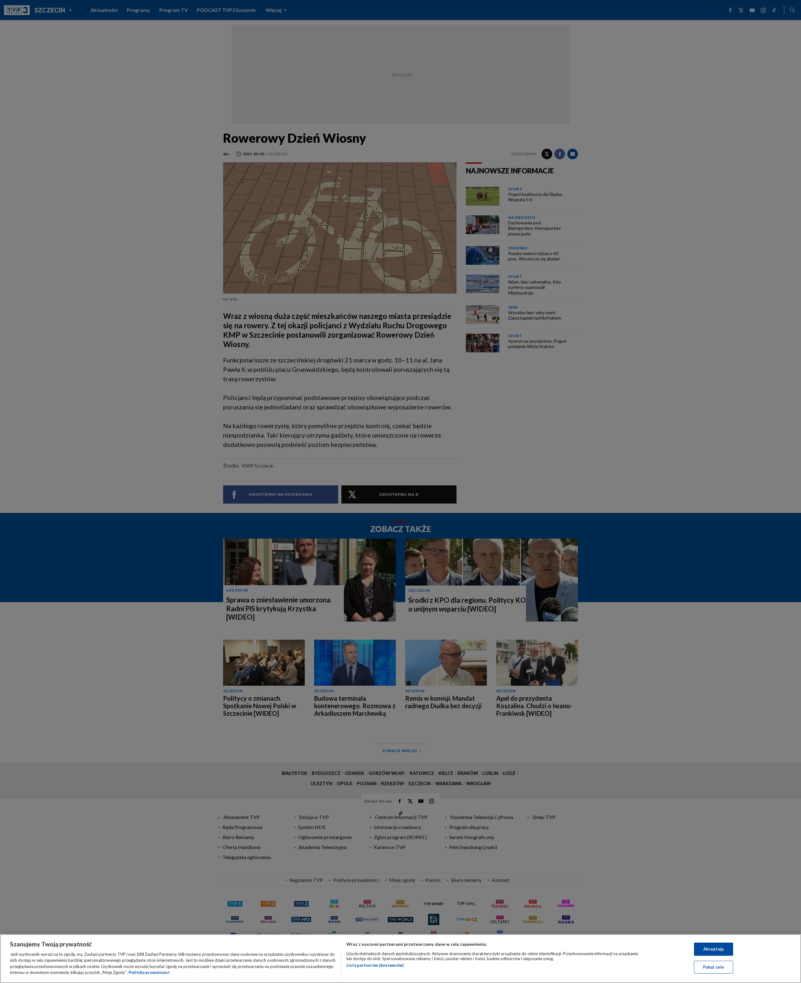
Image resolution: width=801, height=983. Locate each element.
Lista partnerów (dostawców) (375, 965)
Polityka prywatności (149, 972)
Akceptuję (713, 948)
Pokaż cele (713, 966)
